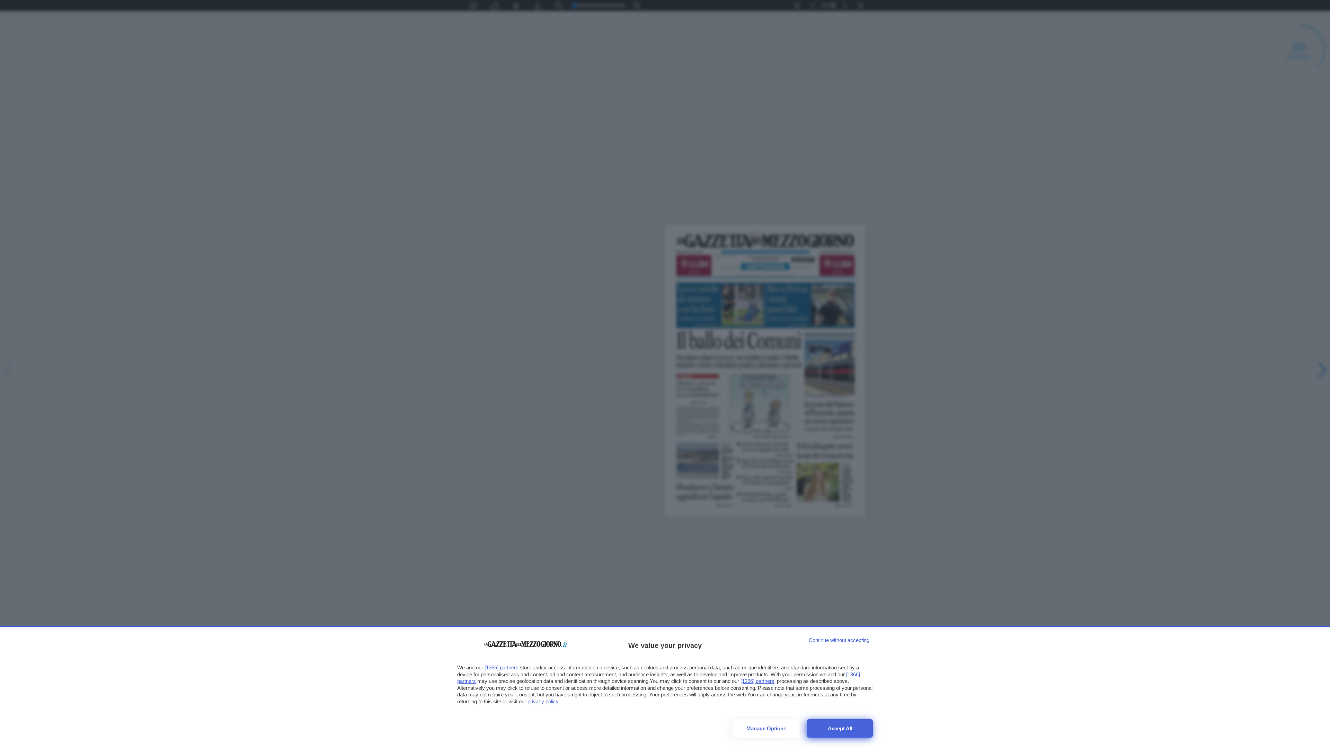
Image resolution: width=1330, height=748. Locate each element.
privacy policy (542, 701)
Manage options (766, 728)
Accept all (840, 728)
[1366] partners (501, 667)
